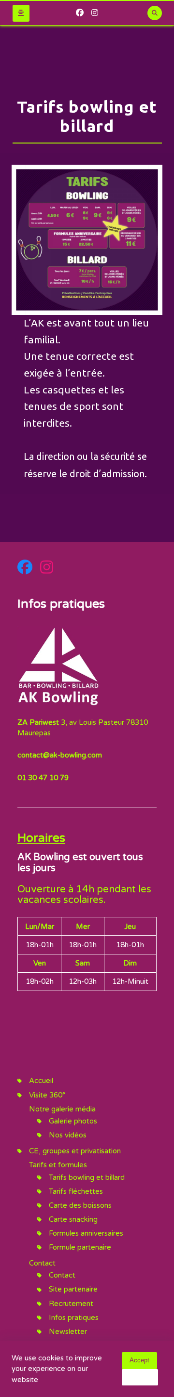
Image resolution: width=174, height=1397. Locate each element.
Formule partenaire (80, 1247)
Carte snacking (73, 1219)
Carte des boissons (80, 1205)
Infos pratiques (74, 1317)
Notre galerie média (62, 1109)
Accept (139, 1360)
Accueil (41, 1080)
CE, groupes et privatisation (75, 1151)
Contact (42, 1263)
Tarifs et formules (58, 1165)
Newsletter (68, 1331)
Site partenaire (73, 1289)
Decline (140, 1376)
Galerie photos (73, 1121)
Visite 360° (47, 1095)
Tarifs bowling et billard (87, 1177)
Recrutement (71, 1303)
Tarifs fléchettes (76, 1191)
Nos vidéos (68, 1135)
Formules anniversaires (86, 1233)
